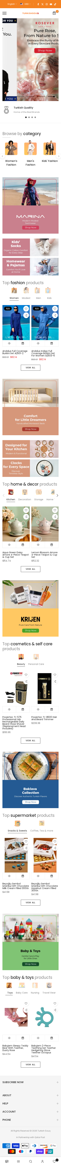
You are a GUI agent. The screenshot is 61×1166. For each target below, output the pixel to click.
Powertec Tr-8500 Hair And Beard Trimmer (44, 718)
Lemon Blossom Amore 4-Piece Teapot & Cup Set (44, 555)
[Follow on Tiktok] (55, 4)
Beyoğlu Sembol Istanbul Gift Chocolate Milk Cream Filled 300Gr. (15, 886)
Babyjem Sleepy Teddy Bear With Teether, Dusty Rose (15, 1048)
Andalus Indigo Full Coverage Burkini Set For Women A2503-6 (43, 353)
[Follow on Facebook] (38, 4)
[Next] (58, 156)
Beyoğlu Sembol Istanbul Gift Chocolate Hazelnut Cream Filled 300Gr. (44, 887)
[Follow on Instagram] (46, 4)
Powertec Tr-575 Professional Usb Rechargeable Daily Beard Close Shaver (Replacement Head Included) (14, 722)
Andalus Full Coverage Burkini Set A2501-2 (14, 352)
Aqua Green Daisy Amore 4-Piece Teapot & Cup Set (15, 555)
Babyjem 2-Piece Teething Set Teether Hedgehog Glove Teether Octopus (43, 1049)
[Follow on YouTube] (51, 4)
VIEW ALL (30, 367)
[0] (54, 13)
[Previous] (2, 156)
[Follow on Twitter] (42, 4)
